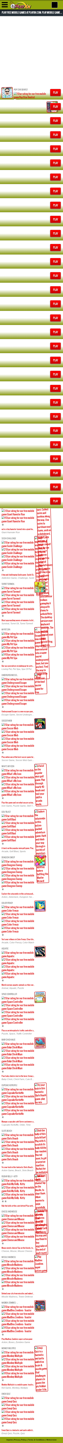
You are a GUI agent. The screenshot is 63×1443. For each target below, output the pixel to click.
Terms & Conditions (36, 1440)
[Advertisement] (31, 50)
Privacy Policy (20, 1440)
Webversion (51, 1440)
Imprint (9, 1440)
